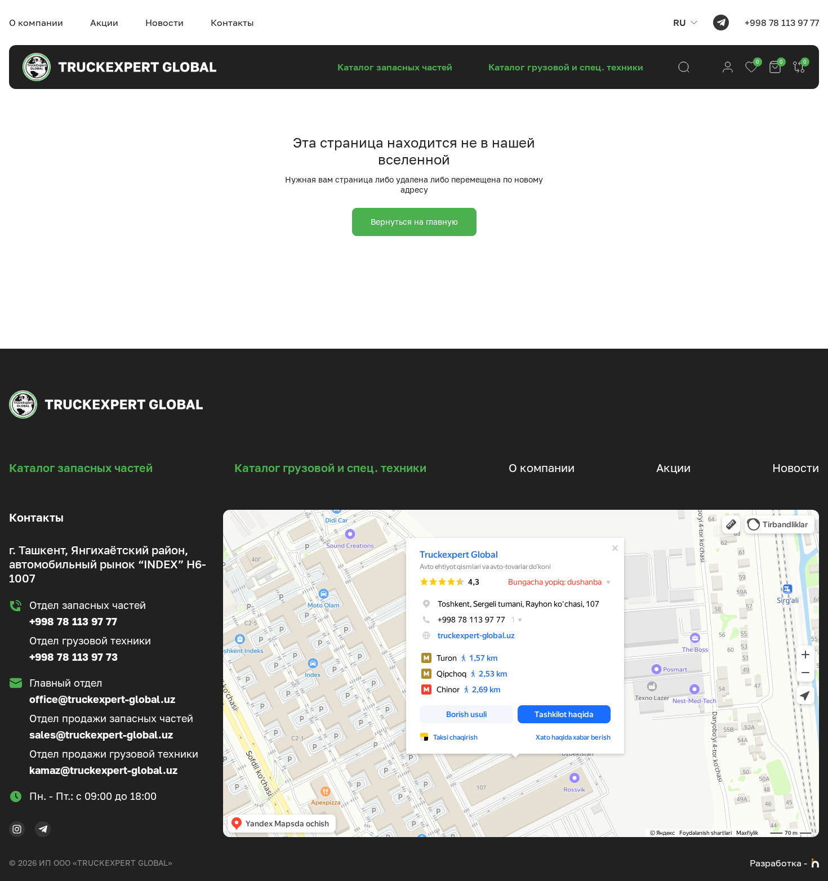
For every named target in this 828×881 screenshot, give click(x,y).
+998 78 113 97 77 (782, 22)
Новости (164, 22)
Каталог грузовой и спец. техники (565, 67)
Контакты (232, 22)
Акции (104, 22)
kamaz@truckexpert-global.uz (103, 770)
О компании (36, 22)
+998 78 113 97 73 (73, 657)
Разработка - (778, 863)
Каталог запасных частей (394, 67)
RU (679, 22)
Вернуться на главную (414, 221)
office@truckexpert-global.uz (102, 699)
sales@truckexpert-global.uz (101, 734)
